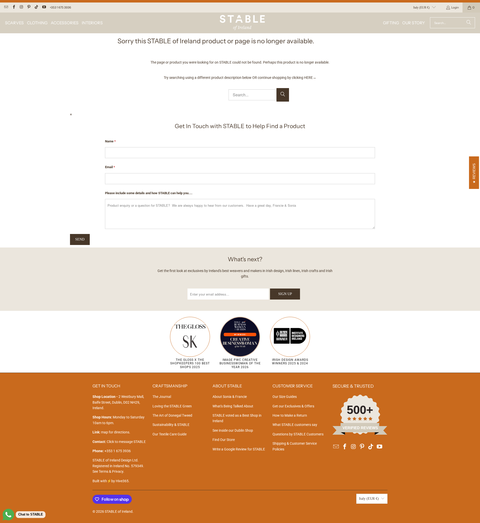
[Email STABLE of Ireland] (6, 7)
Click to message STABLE (126, 442)
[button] (14, 23)
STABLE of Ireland (118, 511)
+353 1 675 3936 (60, 7)
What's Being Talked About (232, 406)
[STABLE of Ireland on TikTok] (36, 7)
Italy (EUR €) (421, 7)
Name (110, 141)
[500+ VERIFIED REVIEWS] (360, 433)
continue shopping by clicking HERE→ (287, 78)
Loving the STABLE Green (172, 406)
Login (455, 7)
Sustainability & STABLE (171, 425)
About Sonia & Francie (229, 397)
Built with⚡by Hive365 (110, 481)
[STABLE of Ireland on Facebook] (13, 7)
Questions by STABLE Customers (298, 434)
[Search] (468, 22)
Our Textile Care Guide (169, 434)
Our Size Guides (284, 397)
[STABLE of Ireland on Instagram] (21, 7)
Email (110, 167)
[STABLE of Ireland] (242, 23)
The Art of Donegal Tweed (172, 415)
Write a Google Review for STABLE (238, 449)
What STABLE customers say (294, 425)
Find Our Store (223, 440)
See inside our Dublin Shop (232, 430)
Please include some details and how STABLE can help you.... (148, 193)
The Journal (161, 397)
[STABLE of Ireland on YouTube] (44, 7)
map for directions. (111, 432)
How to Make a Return (289, 415)
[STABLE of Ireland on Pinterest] (28, 7)
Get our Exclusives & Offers (293, 406)
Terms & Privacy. (111, 471)
